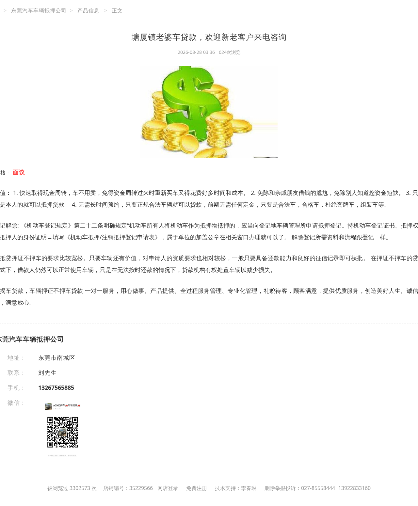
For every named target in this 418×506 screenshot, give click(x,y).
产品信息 (88, 10)
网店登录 (167, 488)
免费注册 (196, 488)
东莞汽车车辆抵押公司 (39, 10)
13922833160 (354, 488)
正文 (117, 10)
